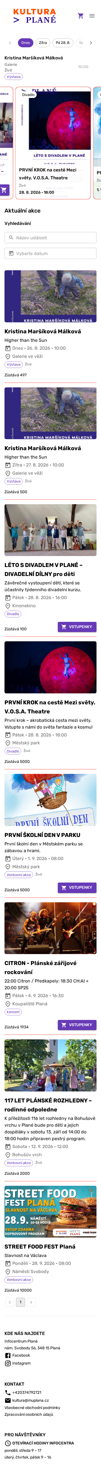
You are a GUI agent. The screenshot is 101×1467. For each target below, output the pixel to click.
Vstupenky (80, 626)
